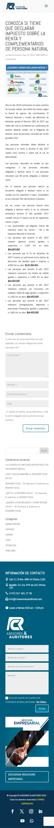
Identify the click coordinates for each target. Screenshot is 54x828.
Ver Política (41, 701)
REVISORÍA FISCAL (13, 510)
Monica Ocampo (15, 55)
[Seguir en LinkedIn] (40, 811)
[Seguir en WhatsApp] (32, 821)
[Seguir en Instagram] (31, 811)
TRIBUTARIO (40, 55)
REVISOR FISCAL (12, 487)
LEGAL (8, 539)
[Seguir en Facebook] (12, 811)
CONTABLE (10, 529)
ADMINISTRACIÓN (12, 524)
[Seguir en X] (22, 811)
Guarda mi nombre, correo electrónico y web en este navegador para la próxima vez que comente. (26, 415)
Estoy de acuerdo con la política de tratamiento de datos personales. (25, 699)
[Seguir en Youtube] (22, 821)
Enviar (42, 708)
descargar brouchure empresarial (21, 777)
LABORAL (9, 534)
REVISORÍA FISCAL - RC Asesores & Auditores (25, 483)
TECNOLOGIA (10, 545)
